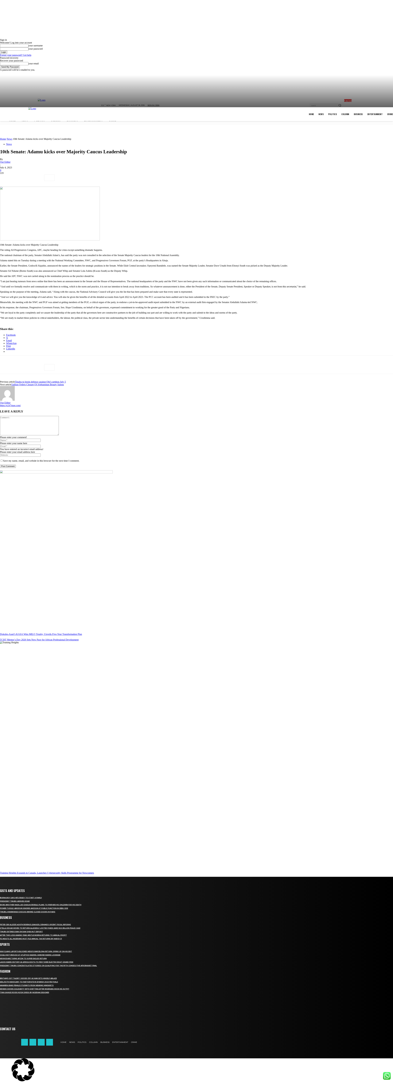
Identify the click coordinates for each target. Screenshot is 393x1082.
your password (35, 48)
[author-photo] (7, 400)
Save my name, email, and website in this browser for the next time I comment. (41, 460)
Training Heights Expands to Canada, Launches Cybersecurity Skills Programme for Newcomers (47, 873)
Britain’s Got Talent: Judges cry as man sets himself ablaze (28, 978)
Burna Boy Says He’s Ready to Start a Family (21, 898)
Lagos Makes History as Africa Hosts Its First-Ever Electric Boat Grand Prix (36, 962)
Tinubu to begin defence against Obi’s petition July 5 (40, 381)
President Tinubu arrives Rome (15, 901)
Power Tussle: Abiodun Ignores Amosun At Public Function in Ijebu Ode (34, 908)
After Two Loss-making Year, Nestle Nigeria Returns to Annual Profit (33, 935)
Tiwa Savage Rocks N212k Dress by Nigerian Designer (24, 993)
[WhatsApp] (38, 178)
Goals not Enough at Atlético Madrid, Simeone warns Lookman (30, 955)
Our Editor (5, 162)
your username (35, 45)
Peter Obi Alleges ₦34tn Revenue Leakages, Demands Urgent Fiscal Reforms (35, 925)
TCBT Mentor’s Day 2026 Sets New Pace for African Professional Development (39, 639)
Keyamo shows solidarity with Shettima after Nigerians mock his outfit (34, 989)
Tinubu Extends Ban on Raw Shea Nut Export (21, 932)
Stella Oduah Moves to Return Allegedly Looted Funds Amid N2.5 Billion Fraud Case (40, 928)
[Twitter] (16, 178)
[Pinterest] (27, 178)
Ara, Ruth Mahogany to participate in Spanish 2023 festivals (29, 982)
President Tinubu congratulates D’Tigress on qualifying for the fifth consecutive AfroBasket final (48, 966)
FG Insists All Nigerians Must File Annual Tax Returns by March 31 (31, 939)
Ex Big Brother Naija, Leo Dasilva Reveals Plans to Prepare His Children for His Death (40, 905)
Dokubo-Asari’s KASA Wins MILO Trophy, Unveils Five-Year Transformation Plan (41, 634)
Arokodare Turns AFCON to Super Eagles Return (23, 959)
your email (33, 63)
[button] (196, 1070)
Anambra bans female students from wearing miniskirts (27, 985)
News (9, 139)
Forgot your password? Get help (15, 55)
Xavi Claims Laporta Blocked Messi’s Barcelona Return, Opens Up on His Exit (36, 952)
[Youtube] (49, 1042)
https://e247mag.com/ (10, 405)
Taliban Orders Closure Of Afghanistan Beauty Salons (37, 384)
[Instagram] (32, 1042)
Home (3, 139)
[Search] (340, 105)
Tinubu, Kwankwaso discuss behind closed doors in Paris (27, 912)
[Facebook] (5, 178)
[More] (49, 177)
